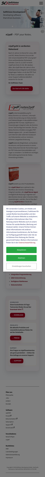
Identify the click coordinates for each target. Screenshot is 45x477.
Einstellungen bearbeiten (21, 266)
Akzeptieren (21, 250)
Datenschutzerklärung (27, 242)
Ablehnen (21, 258)
